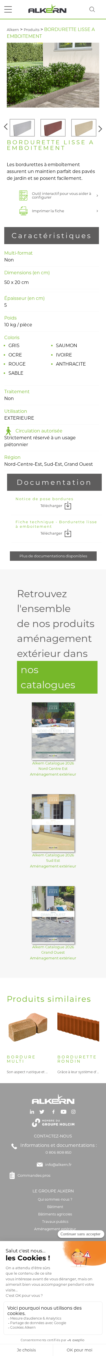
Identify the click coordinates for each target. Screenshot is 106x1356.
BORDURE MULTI (21, 1059)
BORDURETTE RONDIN (77, 1059)
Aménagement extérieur (55, 1229)
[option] (22, 128)
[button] (6, 127)
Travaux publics (55, 1221)
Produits (31, 29)
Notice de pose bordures (44, 498)
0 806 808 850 (59, 1152)
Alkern (13, 29)
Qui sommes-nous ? (55, 1199)
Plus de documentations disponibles (53, 556)
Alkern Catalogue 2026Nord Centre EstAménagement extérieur (53, 768)
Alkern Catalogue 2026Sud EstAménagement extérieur (53, 860)
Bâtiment (55, 1207)
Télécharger (51, 505)
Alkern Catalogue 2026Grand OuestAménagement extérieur (53, 952)
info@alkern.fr (58, 1164)
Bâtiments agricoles (55, 1214)
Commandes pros (34, 1175)
